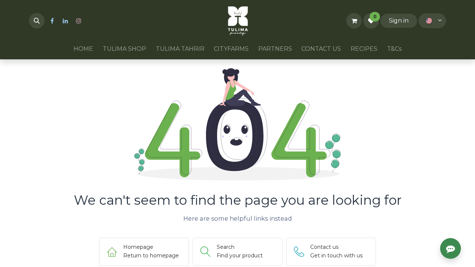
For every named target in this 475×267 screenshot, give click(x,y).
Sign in (399, 20)
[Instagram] (79, 21)
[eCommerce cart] (354, 21)
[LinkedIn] (65, 21)
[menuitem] (83, 49)
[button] (37, 21)
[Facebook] (52, 21)
